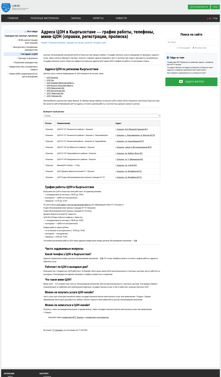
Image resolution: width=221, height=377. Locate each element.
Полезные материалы (45, 18)
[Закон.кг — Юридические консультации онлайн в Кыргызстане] (15, 8)
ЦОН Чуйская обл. (54, 96)
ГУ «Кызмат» (57, 330)
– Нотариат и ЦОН (29, 54)
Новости (121, 18)
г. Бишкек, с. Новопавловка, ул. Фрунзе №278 (135, 135)
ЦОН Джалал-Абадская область (60, 83)
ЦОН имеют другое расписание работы (73, 205)
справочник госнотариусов (97, 317)
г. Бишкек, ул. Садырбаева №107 (130, 141)
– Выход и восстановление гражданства (25, 48)
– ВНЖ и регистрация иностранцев (27, 41)
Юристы (98, 18)
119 (135, 241)
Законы (76, 18)
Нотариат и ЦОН (100, 43)
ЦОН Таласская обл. (55, 93)
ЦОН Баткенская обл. (56, 91)
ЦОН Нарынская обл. (55, 88)
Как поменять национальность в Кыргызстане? (186, 73)
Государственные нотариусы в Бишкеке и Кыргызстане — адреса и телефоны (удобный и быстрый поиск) (190, 68)
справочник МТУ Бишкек (73, 317)
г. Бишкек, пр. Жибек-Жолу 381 (129, 153)
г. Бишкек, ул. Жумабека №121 (129, 171)
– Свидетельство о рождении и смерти (22, 68)
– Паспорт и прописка (27, 58)
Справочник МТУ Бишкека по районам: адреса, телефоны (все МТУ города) (190, 63)
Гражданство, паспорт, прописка (21, 36)
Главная (13, 18)
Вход (215, 7)
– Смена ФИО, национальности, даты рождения (22, 75)
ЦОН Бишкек (52, 77)
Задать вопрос (194, 81)
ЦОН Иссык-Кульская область (60, 85)
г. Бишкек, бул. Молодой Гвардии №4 (131, 129)
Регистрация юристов (199, 7)
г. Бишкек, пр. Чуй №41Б (126, 165)
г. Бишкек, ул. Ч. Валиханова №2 (129, 159)
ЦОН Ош (50, 80)
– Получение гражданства (25, 62)
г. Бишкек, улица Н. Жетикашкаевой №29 (133, 147)
